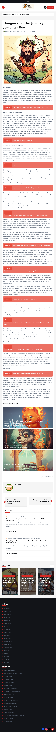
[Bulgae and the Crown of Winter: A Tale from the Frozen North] (28, 417)
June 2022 (6, 656)
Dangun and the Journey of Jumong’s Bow (18, 14)
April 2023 (6, 626)
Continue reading (11, 531)
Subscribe (50, 7)
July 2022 (6, 653)
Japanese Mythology (9, 694)
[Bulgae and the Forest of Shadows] (28, 439)
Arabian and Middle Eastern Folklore (13, 673)
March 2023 (7, 629)
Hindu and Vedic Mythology (10, 688)
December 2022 (8, 638)
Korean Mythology (14, 31)
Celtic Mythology (8, 676)
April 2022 (6, 662)
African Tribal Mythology (9, 574)
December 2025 (7, 617)
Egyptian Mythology (9, 682)
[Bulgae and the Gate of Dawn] (28, 460)
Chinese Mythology (8, 679)
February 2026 (7, 611)
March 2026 (7, 608)
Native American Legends (10, 706)
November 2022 (8, 641)
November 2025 (8, 620)
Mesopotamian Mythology (10, 703)
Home (4, 14)
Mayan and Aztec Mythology (11, 700)
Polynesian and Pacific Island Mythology (14, 715)
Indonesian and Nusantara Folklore (12, 691)
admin (25, 588)
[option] (10, 581)
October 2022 (7, 644)
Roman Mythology (8, 718)
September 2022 (8, 647)
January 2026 (7, 614)
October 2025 (7, 623)
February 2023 (7, 632)
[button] (51, 565)
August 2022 (7, 650)
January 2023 (7, 635)
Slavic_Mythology (8, 721)
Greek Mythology (8, 685)
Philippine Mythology (9, 712)
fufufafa (7, 31)
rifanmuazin (9, 588)
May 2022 (6, 659)
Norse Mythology (8, 709)
